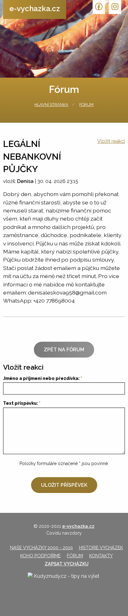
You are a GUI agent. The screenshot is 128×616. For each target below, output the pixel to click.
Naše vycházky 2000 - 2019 (41, 547)
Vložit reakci (111, 141)
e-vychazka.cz (34, 8)
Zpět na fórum (64, 350)
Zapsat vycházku (67, 563)
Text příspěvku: (20, 403)
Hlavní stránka (51, 104)
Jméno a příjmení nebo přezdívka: (41, 378)
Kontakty (101, 555)
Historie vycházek (101, 547)
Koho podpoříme (40, 555)
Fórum (86, 104)
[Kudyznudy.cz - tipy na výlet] (64, 581)
